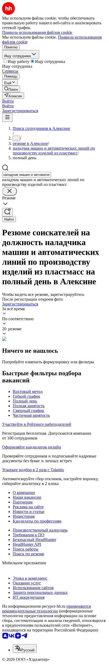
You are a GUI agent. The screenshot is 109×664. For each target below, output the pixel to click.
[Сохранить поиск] (7, 212)
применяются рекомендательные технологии (46, 608)
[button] (8, 101)
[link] (11, 89)
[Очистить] (9, 191)
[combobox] (26, 174)
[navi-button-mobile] (7, 117)
